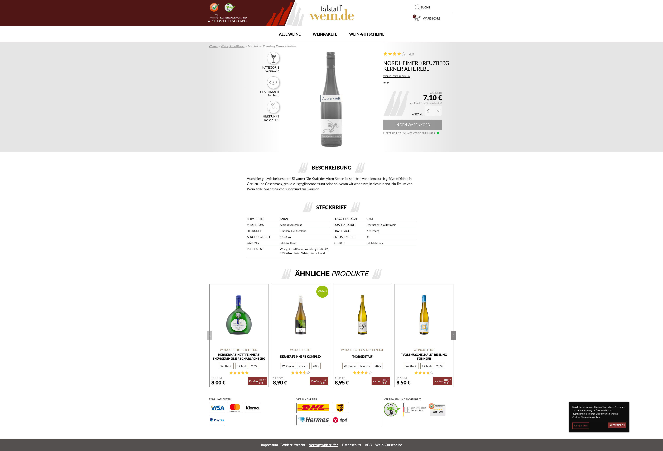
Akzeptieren (617, 425)
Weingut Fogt (424, 349)
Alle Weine (290, 34)
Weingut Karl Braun (232, 46)
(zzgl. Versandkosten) (431, 103)
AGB (368, 445)
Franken (285, 230)
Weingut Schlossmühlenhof (362, 349)
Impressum (269, 445)
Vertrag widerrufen (323, 445)
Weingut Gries (300, 349)
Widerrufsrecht (293, 445)
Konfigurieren (581, 425)
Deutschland (298, 230)
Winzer (213, 46)
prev (209, 335)
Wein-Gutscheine (366, 34)
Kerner (284, 218)
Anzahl (417, 114)
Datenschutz (351, 445)
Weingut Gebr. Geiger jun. (239, 349)
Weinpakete (325, 34)
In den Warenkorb (412, 125)
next (453, 335)
